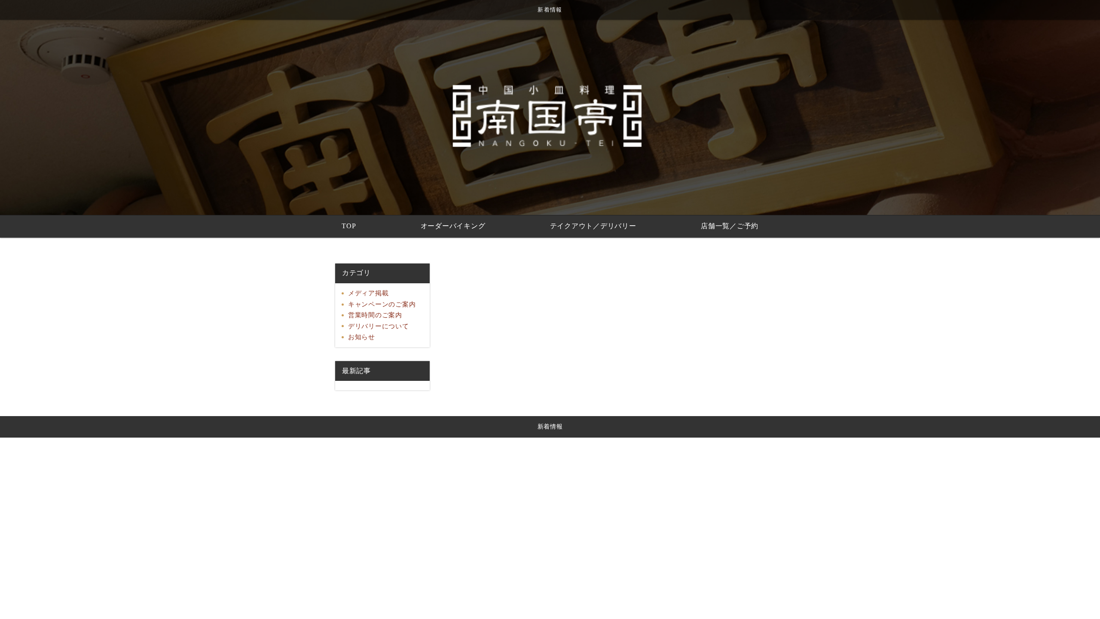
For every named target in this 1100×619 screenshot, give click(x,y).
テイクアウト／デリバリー (593, 226)
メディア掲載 (368, 293)
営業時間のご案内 (375, 315)
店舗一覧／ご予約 (729, 226)
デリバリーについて (378, 326)
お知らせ (361, 337)
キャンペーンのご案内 (382, 304)
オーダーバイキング (453, 226)
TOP (349, 226)
